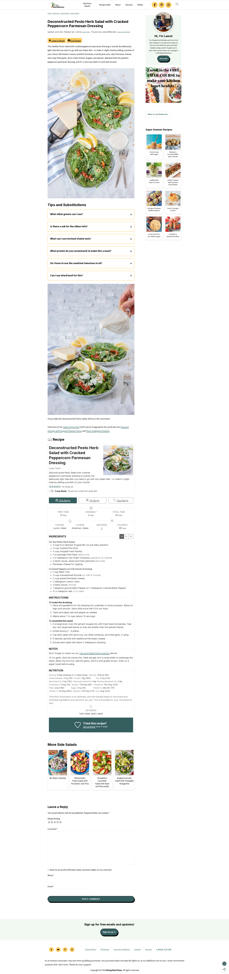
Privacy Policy (90, 949)
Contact (137, 949)
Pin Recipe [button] (94, 500)
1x (122, 536)
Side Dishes (65, 13)
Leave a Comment (123, 32)
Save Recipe (122, 500)
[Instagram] (169, 5)
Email (51, 886)
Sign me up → (109, 932)
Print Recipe (75, 40)
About (118, 5)
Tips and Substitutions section (94, 653)
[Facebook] (155, 5)
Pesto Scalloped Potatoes (97, 431)
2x (126, 536)
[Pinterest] (162, 5)
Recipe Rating (54, 818)
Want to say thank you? (158, 114)
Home (50, 13)
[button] (50, 486)
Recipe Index (105, 5)
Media (140, 5)
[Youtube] (58, 949)
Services (129, 5)
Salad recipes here (71, 427)
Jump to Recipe (58, 40)
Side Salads (75, 13)
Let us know (89, 726)
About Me (163, 58)
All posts (56, 13)
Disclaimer (105, 949)
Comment (53, 829)
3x (131, 536)
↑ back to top (164, 949)
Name (51, 875)
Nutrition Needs (87, 4)
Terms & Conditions (122, 949)
